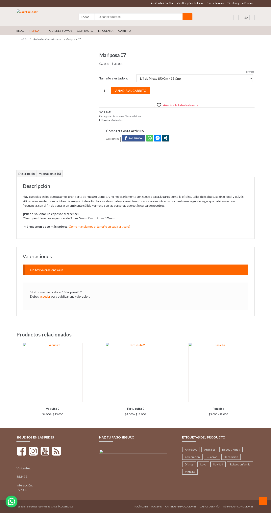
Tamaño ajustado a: (113, 78)
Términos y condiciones (240, 3)
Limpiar (250, 72)
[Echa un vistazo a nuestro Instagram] (33, 452)
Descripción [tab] (26, 173)
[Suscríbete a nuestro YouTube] (44, 452)
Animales (117, 120)
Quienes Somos (60, 30)
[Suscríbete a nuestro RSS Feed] (56, 452)
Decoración (231, 457)
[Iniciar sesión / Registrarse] (236, 17)
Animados (191, 449)
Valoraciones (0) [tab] (50, 173)
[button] (11, 501)
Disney (189, 464)
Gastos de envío (215, 3)
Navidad (218, 464)
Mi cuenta (105, 30)
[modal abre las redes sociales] (165, 138)
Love (203, 464)
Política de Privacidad (162, 3)
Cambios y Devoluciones (190, 3)
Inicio (23, 39)
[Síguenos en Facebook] (21, 452)
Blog (20, 30)
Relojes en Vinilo (240, 464)
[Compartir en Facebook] (133, 138)
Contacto (85, 30)
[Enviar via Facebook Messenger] (157, 138)
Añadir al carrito (130, 90)
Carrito (124, 30)
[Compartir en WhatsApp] (149, 138)
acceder (44, 296)
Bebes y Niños (231, 449)
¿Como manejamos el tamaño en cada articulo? (99, 226)
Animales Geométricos (47, 39)
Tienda (34, 30)
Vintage (190, 471)
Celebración (192, 457)
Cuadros (212, 457)
